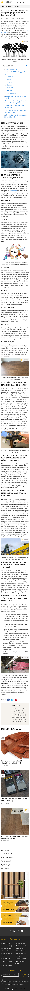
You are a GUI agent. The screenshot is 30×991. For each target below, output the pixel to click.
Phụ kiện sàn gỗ (7, 965)
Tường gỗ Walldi (7, 961)
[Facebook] (7, 931)
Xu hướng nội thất (7, 857)
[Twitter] (11, 931)
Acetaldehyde (11, 88)
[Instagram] (18, 931)
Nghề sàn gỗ (5, 865)
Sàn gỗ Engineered (22, 956)
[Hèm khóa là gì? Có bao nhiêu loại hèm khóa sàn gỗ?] (15, 821)
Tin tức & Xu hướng (21, 946)
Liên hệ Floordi (20, 951)
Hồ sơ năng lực (20, 943)
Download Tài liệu (7, 946)
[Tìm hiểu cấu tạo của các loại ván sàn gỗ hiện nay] (15, 783)
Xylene (9, 79)
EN (20, 2)
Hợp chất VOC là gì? (11, 69)
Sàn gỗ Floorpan (21, 953)
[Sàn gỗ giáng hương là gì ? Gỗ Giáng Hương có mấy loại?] (15, 745)
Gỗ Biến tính (6, 958)
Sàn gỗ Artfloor (6, 956)
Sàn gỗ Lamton (7, 953)
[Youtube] (22, 931)
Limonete (10, 76)
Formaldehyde (11, 93)
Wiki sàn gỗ (5, 869)
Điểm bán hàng (7, 948)
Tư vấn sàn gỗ (6, 861)
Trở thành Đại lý (7, 951)
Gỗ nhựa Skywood (21, 958)
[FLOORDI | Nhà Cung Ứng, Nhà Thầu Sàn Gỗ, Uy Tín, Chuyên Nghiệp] (6, 2)
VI (17, 2)
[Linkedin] (15, 931)
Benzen (9, 85)
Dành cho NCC (20, 948)
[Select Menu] (27, 2)
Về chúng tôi (6, 943)
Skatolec (9, 90)
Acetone (9, 82)
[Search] (23, 2)
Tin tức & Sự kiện (6, 853)
